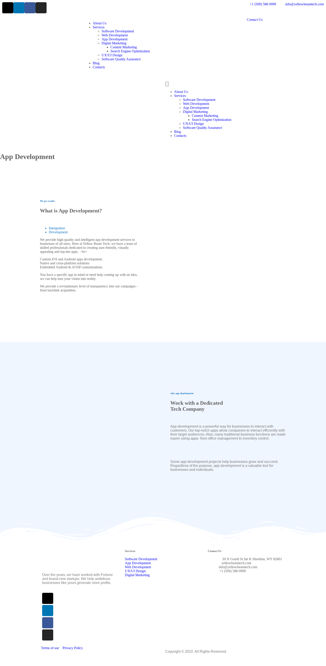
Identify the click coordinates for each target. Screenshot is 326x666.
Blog (96, 63)
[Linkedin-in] (18, 7)
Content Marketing (123, 47)
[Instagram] (41, 7)
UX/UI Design (112, 55)
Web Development (115, 35)
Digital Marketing (114, 43)
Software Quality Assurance (121, 59)
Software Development (118, 31)
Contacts (99, 67)
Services (98, 27)
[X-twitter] (7, 7)
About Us (99, 23)
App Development (115, 39)
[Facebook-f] (29, 7)
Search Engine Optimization (130, 51)
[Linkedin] (47, 610)
